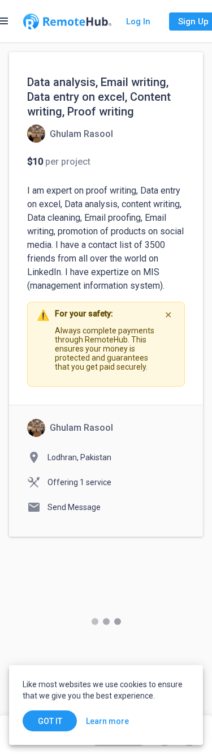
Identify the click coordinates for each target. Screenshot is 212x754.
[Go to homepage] (67, 21)
